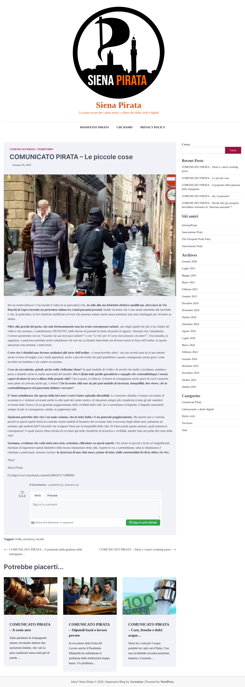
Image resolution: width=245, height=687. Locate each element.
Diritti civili (188, 416)
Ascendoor (136, 681)
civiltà (17, 539)
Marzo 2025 (188, 282)
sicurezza (28, 539)
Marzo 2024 (188, 345)
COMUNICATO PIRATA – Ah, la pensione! (206, 196)
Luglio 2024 (188, 338)
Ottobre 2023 (189, 379)
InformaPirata (189, 225)
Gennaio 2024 (189, 359)
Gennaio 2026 (189, 261)
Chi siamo (125, 127)
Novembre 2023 (190, 373)
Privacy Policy (152, 127)
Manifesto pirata (94, 127)
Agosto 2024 (189, 331)
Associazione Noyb (192, 246)
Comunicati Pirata (22, 149)
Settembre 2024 (190, 324)
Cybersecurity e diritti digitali (198, 409)
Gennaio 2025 (189, 296)
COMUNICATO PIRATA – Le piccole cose (205, 178)
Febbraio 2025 (190, 289)
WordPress (167, 681)
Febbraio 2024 (190, 352)
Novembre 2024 (190, 310)
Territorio (45, 149)
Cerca (186, 144)
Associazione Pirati (192, 232)
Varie (184, 430)
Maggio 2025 (189, 275)
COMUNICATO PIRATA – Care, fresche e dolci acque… (148, 629)
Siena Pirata (118, 105)
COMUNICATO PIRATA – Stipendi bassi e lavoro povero (89, 629)
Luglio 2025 (188, 268)
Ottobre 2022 (189, 387)
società (40, 539)
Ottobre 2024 (189, 317)
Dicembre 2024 (190, 303)
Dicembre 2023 (190, 366)
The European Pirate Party (196, 239)
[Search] (7, 61)
